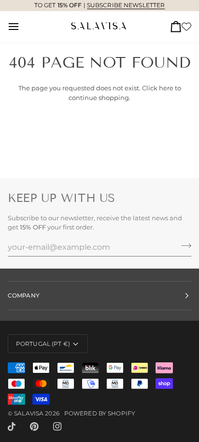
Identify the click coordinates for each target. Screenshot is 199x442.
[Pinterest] (34, 426)
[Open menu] (22, 27)
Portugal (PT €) (43, 343)
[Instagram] (57, 426)
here (166, 88)
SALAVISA (28, 413)
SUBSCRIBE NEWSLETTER (126, 5)
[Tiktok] (11, 426)
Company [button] (24, 295)
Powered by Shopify (99, 413)
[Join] (183, 246)
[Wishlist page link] (186, 26)
